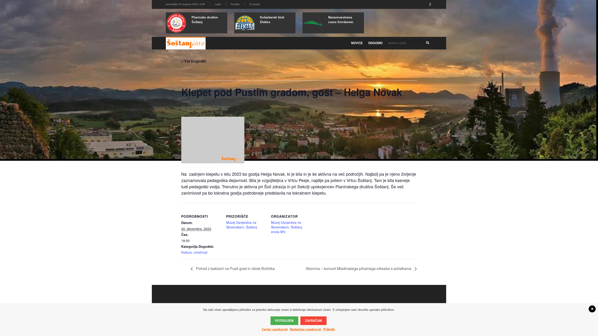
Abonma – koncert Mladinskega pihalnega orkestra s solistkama (359, 268)
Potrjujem (284, 320)
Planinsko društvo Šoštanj (205, 20)
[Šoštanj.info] (186, 43)
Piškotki (329, 329)
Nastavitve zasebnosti (305, 329)
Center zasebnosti (275, 329)
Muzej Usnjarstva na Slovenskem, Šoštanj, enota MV (287, 227)
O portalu (254, 4)
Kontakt (235, 4)
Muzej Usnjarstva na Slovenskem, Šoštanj (241, 224)
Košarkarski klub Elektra (272, 20)
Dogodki (375, 43)
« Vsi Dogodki (193, 61)
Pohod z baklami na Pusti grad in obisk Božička (235, 268)
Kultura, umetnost (194, 252)
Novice (357, 43)
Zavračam (313, 320)
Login (218, 4)
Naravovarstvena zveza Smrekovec (340, 20)
